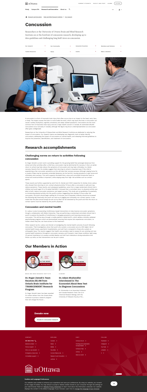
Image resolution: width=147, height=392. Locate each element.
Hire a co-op (31, 350)
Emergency (31, 353)
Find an (29, 347)
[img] (31, 3)
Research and (57, 356)
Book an (80, 355)
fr (113, 9)
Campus (80, 341)
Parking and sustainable (82, 344)
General (29, 344)
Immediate (30, 356)
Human (56, 353)
